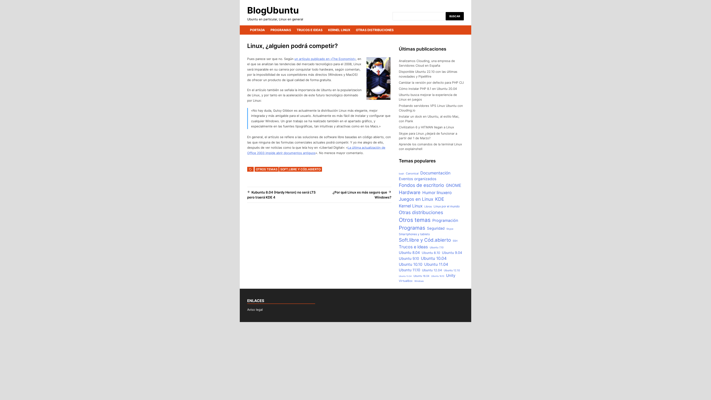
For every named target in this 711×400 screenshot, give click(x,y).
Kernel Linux (339, 30)
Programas (281, 30)
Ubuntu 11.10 (409, 270)
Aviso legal (255, 309)
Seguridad (436, 228)
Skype (449, 228)
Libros (428, 206)
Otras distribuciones (375, 30)
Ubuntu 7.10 (436, 247)
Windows (419, 281)
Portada (257, 30)
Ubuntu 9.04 (452, 253)
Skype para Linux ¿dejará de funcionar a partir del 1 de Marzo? (428, 136)
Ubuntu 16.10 (437, 276)
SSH (455, 240)
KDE (439, 199)
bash (401, 173)
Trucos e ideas (310, 30)
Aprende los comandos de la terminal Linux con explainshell (430, 146)
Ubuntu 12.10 (452, 270)
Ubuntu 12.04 (432, 270)
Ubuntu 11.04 (436, 264)
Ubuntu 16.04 (421, 275)
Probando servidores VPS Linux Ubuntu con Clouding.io (431, 108)
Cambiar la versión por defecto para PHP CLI (431, 82)
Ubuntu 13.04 (405, 276)
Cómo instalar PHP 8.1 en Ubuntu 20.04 (428, 89)
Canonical (412, 173)
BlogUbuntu (273, 10)
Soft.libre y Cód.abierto (300, 169)
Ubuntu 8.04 (409, 252)
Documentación (435, 172)
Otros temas (266, 169)
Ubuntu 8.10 (431, 253)
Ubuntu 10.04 (434, 258)
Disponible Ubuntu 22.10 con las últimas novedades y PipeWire (428, 74)
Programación (445, 220)
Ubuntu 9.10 (409, 258)
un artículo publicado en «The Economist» (325, 59)
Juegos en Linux (416, 199)
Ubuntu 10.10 (410, 264)
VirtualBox (406, 281)
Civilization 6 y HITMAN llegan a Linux (426, 127)
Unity (450, 275)
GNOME (453, 185)
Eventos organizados (417, 178)
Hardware (409, 192)
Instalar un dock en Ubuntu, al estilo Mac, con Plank (429, 119)
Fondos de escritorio (421, 185)
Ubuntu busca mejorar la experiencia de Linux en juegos (428, 97)
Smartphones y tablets (414, 234)
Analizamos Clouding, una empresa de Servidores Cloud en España (427, 63)
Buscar (454, 16)
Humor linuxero (437, 192)
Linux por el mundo (447, 206)
